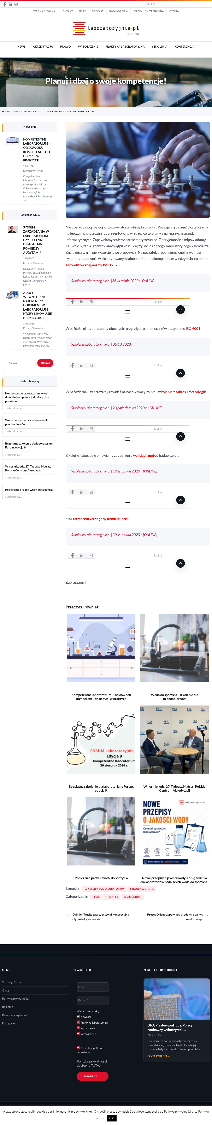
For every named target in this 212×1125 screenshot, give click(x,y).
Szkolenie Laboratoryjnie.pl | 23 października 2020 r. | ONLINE (116, 408)
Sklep (82, 11)
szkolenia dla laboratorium (104, 889)
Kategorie (8, 1023)
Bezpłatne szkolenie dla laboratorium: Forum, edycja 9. (29, 445)
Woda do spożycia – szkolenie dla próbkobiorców (26, 422)
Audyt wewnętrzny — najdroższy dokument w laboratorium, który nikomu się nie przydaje (37, 305)
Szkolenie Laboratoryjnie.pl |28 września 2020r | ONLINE (112, 281)
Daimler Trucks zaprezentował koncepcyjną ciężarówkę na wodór (100, 917)
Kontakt (67, 11)
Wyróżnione (132, 897)
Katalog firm (118, 11)
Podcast (98, 11)
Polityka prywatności (15, 998)
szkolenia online (142, 889)
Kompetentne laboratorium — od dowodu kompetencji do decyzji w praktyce (27, 397)
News (96, 897)
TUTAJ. (96, 1065)
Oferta (174, 11)
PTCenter (112, 897)
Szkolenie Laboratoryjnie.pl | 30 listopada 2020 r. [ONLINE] (114, 535)
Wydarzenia (87, 1028)
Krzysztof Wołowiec (33, 170)
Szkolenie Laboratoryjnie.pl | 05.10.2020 (101, 344)
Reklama (7, 1006)
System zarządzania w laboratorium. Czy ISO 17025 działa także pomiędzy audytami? (36, 240)
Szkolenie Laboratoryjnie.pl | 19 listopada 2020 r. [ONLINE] (114, 471)
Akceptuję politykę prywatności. (90, 1050)
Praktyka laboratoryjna (94, 1022)
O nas (5, 990)
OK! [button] (111, 1118)
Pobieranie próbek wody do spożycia (29, 489)
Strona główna (44, 11)
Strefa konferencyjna (148, 11)
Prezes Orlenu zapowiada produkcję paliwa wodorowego (175, 917)
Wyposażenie (88, 1034)
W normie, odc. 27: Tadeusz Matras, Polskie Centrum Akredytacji (28, 468)
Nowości (85, 1016)
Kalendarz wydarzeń (15, 1015)
